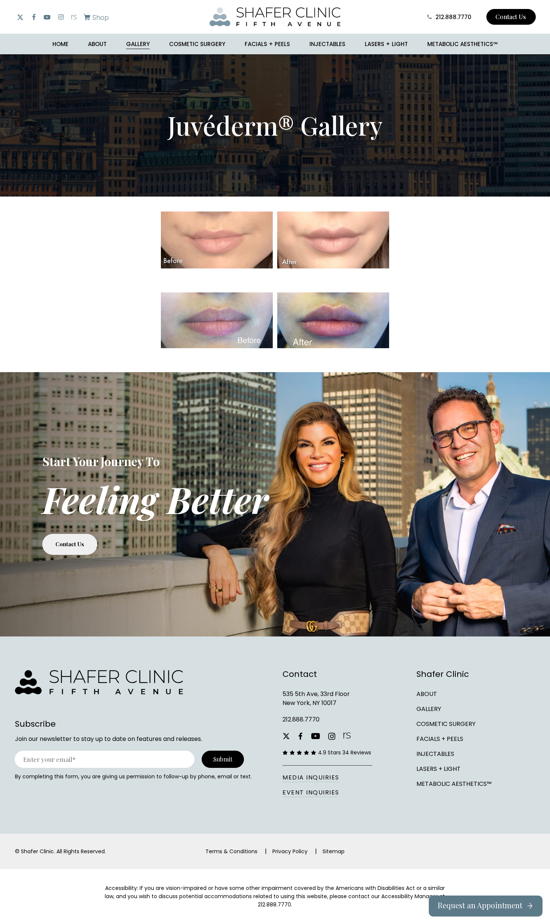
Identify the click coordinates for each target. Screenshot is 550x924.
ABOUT (426, 694)
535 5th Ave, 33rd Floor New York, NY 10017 (316, 698)
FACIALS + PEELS (439, 739)
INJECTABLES (435, 754)
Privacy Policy (290, 851)
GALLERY (428, 709)
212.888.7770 (301, 719)
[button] (95, 17)
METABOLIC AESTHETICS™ (454, 783)
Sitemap (334, 851)
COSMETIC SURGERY (446, 724)
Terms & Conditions (231, 851)
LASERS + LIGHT (438, 769)
